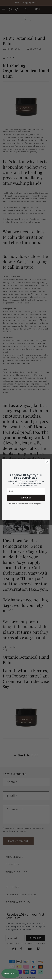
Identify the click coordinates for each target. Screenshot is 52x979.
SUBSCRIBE (26, 497)
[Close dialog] (47, 461)
